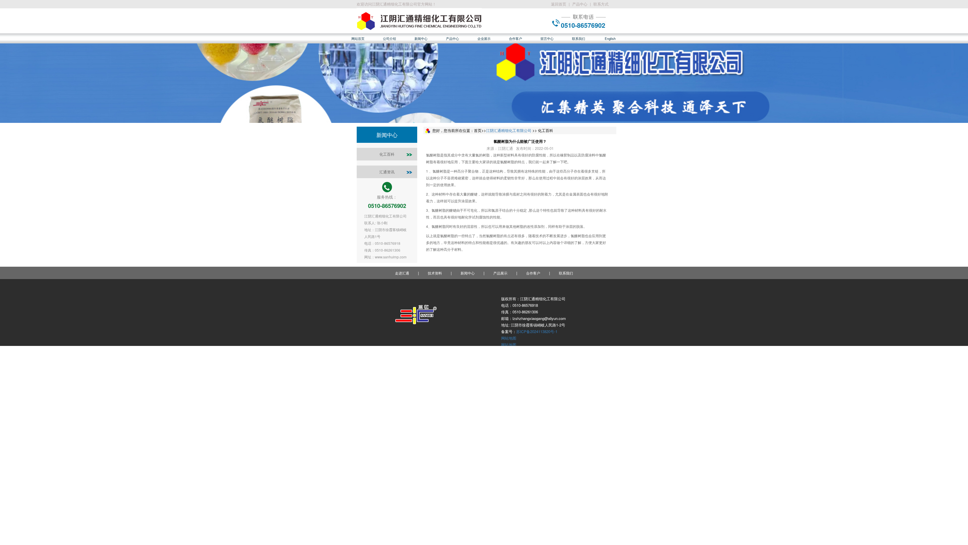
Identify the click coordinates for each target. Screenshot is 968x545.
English (610, 38)
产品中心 (579, 4)
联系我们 (578, 38)
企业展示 (484, 38)
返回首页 (558, 4)
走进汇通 (402, 273)
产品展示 (500, 273)
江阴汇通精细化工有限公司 (508, 130)
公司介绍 (389, 38)
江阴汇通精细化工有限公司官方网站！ (404, 4)
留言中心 (547, 38)
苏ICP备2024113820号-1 (536, 331)
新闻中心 (421, 38)
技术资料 (435, 273)
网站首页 (358, 38)
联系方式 (601, 4)
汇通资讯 (387, 171)
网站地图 (508, 338)
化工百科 (387, 154)
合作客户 (515, 38)
